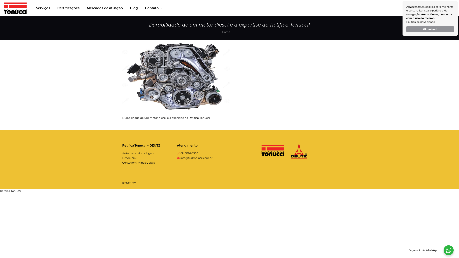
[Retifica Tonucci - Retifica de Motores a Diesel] (15, 8)
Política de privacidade (420, 21)
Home (226, 32)
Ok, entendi (430, 29)
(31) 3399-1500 (189, 153)
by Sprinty (129, 182)
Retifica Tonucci (10, 191)
